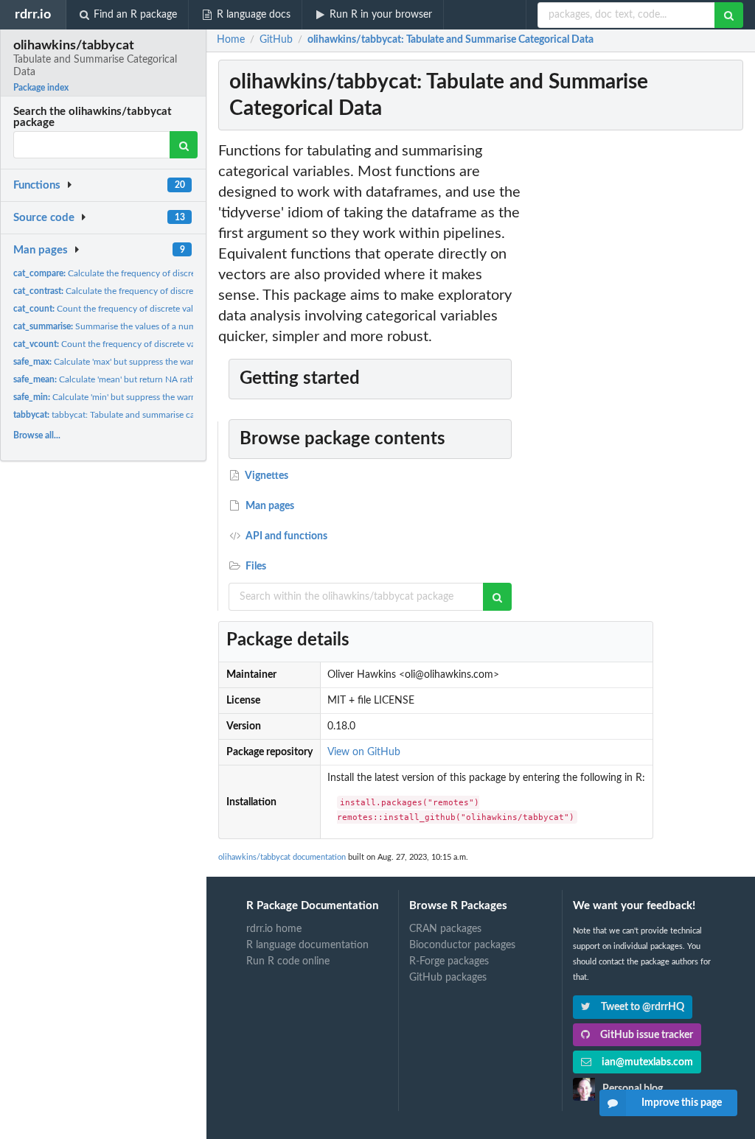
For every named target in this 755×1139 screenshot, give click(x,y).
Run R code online (288, 961)
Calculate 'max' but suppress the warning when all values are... (153, 361)
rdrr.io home (274, 929)
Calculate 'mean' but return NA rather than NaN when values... (156, 379)
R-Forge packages (449, 961)
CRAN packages (445, 929)
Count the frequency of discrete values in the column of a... (149, 308)
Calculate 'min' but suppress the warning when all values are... (151, 397)
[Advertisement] (635, 362)
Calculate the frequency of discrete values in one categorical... (160, 273)
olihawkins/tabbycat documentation (282, 857)
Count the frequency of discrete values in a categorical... (145, 344)
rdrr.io (33, 14)
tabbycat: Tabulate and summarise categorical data (130, 414)
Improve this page (681, 1103)
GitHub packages (448, 977)
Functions (36, 185)
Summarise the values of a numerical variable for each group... (164, 326)
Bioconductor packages (462, 945)
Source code (43, 217)
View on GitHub (363, 752)
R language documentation (307, 945)
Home (231, 40)
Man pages (40, 250)
